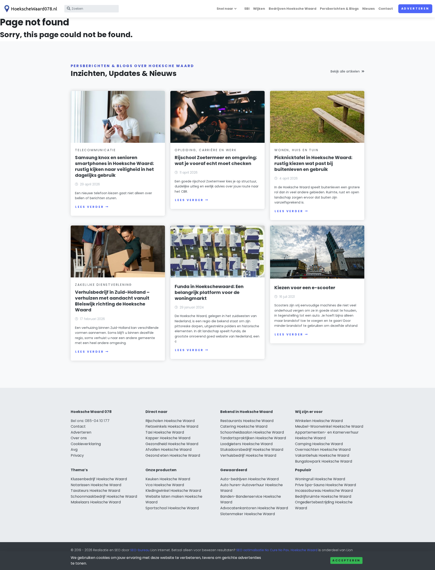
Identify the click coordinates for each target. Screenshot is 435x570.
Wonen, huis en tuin (296, 150)
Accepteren (346, 560)
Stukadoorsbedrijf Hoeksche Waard (251, 449)
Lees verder (89, 207)
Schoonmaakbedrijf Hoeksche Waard (104, 496)
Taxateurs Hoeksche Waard (95, 490)
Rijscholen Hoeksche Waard (170, 420)
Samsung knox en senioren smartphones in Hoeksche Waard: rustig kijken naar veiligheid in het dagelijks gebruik (114, 166)
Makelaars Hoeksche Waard (96, 502)
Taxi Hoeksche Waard (164, 432)
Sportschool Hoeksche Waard (172, 508)
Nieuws (368, 8)
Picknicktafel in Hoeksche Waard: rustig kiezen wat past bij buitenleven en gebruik (313, 163)
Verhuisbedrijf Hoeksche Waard (248, 455)
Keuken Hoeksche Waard (167, 479)
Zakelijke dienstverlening (103, 284)
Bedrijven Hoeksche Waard (292, 8)
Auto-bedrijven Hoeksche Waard (249, 479)
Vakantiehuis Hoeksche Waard (322, 455)
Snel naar (225, 8)
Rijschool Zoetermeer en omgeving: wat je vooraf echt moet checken (216, 160)
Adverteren (415, 8)
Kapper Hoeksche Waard (167, 438)
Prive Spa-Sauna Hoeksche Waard (325, 485)
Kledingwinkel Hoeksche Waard (173, 490)
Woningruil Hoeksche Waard (320, 479)
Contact (385, 8)
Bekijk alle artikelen (345, 71)
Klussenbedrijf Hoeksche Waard (99, 479)
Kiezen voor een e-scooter (304, 287)
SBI (246, 8)
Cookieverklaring (86, 443)
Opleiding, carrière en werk (206, 150)
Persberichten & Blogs (339, 8)
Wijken (259, 8)
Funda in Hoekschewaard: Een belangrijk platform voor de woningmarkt (209, 292)
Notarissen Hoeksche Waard (96, 485)
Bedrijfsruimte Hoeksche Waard (323, 496)
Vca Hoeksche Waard (164, 485)
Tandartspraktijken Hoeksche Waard (253, 438)
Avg (74, 449)
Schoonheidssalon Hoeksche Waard (252, 432)
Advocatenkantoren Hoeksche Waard (254, 508)
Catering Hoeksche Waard (243, 426)
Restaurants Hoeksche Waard (246, 420)
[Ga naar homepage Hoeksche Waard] (30, 9)
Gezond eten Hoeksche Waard (172, 455)
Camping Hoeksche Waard (319, 443)
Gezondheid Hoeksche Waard (171, 443)
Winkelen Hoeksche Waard (319, 420)
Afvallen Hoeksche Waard (168, 449)
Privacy (77, 455)
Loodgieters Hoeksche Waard (246, 443)
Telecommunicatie (95, 150)
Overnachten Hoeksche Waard (322, 449)
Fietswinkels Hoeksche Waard (171, 426)
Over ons (79, 438)
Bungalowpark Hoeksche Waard (323, 461)
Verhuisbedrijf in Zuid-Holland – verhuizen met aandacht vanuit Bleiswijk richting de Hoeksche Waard (112, 301)
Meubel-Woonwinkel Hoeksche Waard (329, 426)
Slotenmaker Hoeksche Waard (247, 514)
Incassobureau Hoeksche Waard (324, 490)
